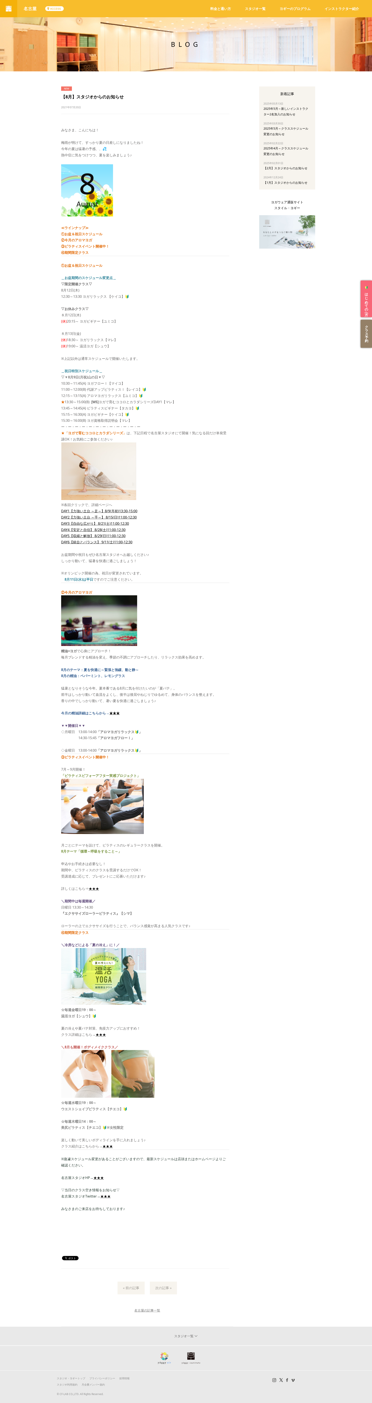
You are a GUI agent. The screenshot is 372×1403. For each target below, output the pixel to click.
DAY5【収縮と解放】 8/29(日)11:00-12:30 (93, 535)
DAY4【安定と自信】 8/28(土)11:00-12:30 (93, 529)
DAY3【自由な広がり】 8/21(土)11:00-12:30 (95, 523)
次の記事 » (163, 1287)
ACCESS (55, 8)
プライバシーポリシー (102, 1378)
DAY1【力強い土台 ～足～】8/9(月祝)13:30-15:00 (99, 511)
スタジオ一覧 (255, 8)
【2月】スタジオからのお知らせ (285, 168)
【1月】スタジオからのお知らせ (285, 182)
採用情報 (124, 1378)
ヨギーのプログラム (295, 8)
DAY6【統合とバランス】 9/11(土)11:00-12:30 (96, 542)
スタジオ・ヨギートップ (71, 1378)
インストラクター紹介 (342, 8)
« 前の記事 (131, 1287)
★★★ (114, 713)
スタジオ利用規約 (67, 1384)
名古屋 (30, 8)
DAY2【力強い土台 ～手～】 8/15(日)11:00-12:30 (99, 517)
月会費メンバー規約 (93, 1384)
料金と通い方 (220, 8)
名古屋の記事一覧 (147, 1310)
